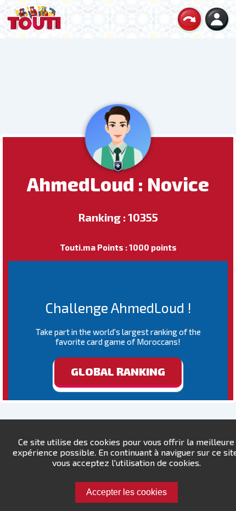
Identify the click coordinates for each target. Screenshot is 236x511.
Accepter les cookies (126, 492)
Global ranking (118, 371)
